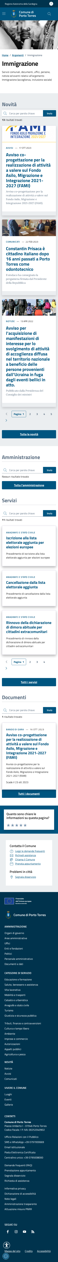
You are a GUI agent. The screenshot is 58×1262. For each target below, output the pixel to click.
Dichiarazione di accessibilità (20, 1194)
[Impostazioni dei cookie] (6, 1256)
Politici (8, 954)
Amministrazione (16, 926)
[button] (6, 1245)
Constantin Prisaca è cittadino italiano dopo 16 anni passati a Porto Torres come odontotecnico (28, 259)
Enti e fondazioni (14, 948)
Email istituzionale (15, 1147)
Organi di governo (14, 933)
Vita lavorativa (12, 990)
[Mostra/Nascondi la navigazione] (4, 13)
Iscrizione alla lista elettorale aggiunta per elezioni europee (25, 542)
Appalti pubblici (13, 1049)
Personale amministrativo (19, 959)
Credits (29, 1251)
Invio (49, 113)
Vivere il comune (15, 1088)
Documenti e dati (14, 964)
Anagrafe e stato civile (20, 532)
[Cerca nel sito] (49, 14)
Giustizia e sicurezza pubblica (20, 1016)
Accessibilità (44, 1251)
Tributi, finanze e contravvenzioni (23, 1023)
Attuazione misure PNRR (18, 1209)
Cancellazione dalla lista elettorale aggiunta (25, 584)
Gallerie (9, 1105)
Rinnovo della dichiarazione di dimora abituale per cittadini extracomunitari (28, 627)
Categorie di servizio (18, 973)
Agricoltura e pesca (15, 1054)
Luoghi (8, 1094)
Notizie (10, 321)
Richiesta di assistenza (17, 1181)
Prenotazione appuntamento (20, 1170)
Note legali (10, 1199)
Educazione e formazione (18, 979)
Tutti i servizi (29, 682)
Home (5, 55)
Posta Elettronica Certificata (20, 1152)
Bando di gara (15, 729)
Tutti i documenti (29, 794)
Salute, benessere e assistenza (21, 985)
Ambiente (10, 1034)
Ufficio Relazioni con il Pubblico (21, 1137)
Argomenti (18, 55)
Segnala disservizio (15, 1175)
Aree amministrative (16, 938)
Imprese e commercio (16, 1039)
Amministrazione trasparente (21, 1204)
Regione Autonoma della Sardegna (21, 3)
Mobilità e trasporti (15, 995)
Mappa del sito (12, 1251)
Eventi (8, 1099)
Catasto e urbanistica (16, 1000)
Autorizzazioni (12, 1044)
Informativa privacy (15, 1188)
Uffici (7, 943)
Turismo (9, 1010)
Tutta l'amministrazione (29, 485)
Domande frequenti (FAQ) (18, 1165)
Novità (9, 1062)
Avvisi (9, 148)
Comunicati (13, 241)
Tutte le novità (29, 434)
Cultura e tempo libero (17, 1028)
